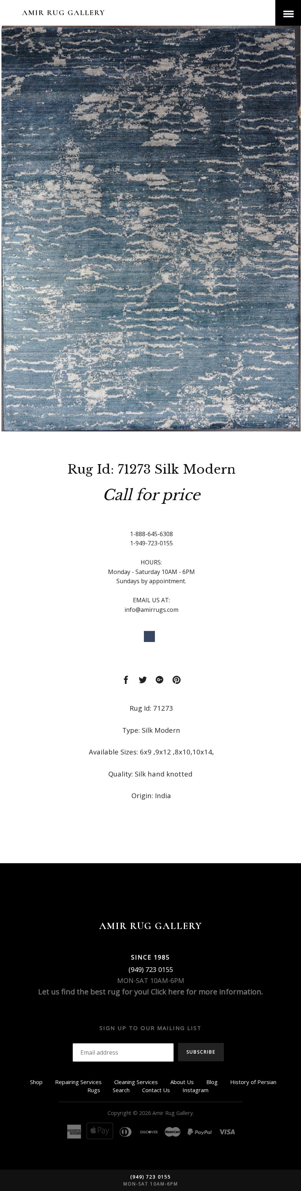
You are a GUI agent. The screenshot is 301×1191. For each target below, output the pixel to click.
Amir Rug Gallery (63, 12)
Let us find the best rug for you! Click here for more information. (150, 992)
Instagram (195, 1090)
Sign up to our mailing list (150, 1028)
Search (121, 1090)
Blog (212, 1082)
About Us (182, 1082)
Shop (36, 1082)
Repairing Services (78, 1082)
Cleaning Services (136, 1082)
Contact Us (156, 1090)
